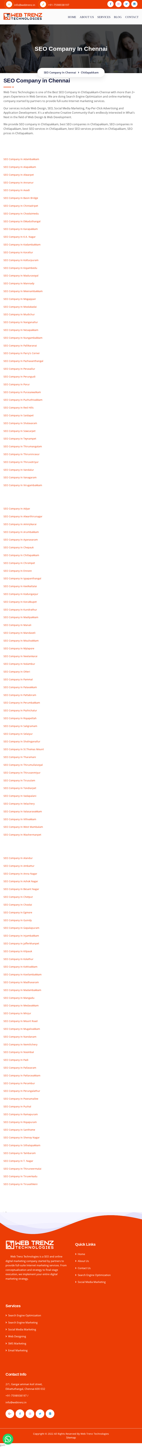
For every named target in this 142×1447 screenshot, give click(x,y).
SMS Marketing (17, 1343)
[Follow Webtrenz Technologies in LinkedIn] (50, 1413)
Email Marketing (18, 1350)
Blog (118, 17)
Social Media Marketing (92, 1282)
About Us (83, 1261)
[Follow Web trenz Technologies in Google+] (10, 1413)
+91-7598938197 (16, 1395)
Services (103, 17)
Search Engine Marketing (23, 1322)
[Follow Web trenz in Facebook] (110, 4)
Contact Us (84, 1268)
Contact (132, 17)
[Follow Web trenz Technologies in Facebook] (20, 1413)
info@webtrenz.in (16, 1402)
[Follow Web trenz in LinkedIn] (134, 4)
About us (87, 17)
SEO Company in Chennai (60, 72)
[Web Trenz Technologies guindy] (30, 1244)
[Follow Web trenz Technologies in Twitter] (40, 1413)
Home (72, 17)
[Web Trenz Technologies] (22, 15)
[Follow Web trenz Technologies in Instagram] (30, 1413)
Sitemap (71, 1437)
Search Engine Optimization (94, 1275)
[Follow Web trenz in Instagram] (118, 4)
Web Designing (17, 1336)
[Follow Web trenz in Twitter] (126, 4)
